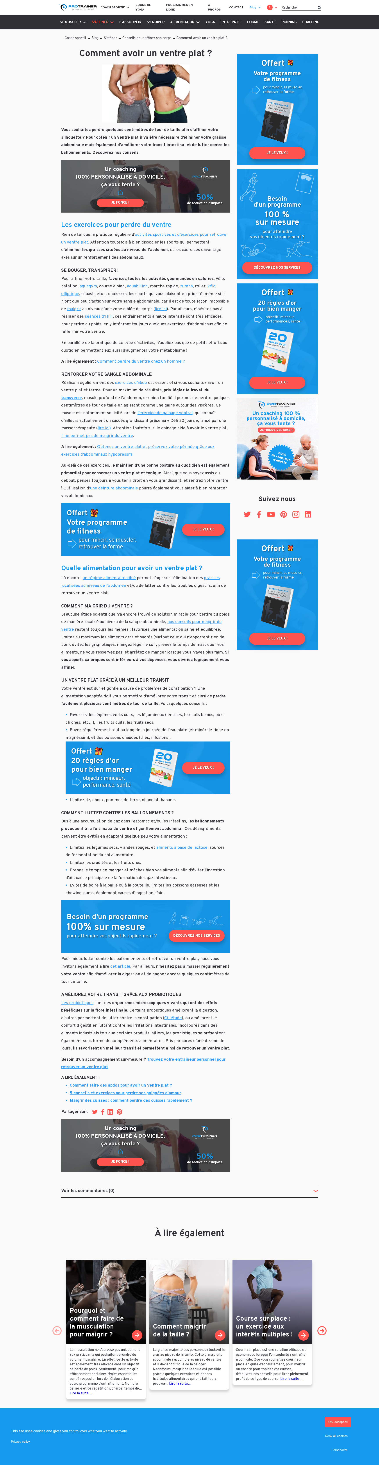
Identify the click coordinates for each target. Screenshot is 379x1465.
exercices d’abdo (131, 382)
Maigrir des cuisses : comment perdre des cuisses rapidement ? (131, 1100)
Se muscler (70, 22)
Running (289, 22)
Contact (236, 7)
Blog (253, 7)
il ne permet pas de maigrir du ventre (97, 436)
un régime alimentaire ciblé (109, 578)
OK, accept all (338, 1422)
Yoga (210, 22)
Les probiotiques (77, 1003)
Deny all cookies (336, 1436)
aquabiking (137, 286)
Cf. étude (173, 1018)
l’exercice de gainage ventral (165, 413)
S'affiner (110, 38)
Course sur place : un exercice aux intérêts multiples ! (264, 1327)
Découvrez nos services (196, 936)
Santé (270, 22)
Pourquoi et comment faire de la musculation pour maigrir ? (97, 1323)
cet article (120, 966)
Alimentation (182, 22)
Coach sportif (113, 7)
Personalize (339, 1450)
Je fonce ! (120, 203)
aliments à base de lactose (181, 847)
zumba (186, 286)
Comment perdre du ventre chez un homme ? (141, 361)
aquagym (88, 286)
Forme (253, 22)
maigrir (74, 309)
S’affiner (100, 22)
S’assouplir (130, 22)
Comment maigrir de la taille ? (179, 1331)
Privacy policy (20, 1441)
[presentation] (57, 1330)
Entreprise (231, 22)
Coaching (310, 22)
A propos (214, 7)
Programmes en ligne (179, 7)
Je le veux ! (203, 529)
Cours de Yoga (143, 7)
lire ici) (104, 428)
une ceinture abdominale (114, 488)
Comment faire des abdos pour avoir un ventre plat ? (121, 1085)
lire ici (161, 309)
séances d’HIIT (99, 316)
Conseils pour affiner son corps (146, 38)
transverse (71, 398)
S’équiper (156, 22)
